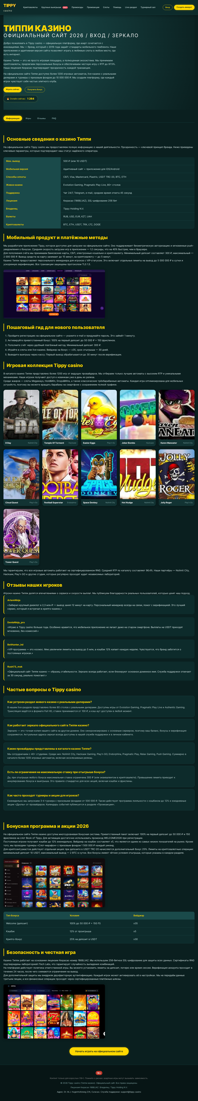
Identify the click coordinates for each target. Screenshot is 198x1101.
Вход (167, 7)
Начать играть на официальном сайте (99, 1051)
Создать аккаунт (184, 7)
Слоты (106, 7)
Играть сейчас (12, 89)
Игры (28, 118)
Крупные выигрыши (54, 7)
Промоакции (93, 7)
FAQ (54, 118)
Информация (12, 118)
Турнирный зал (148, 7)
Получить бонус (34, 89)
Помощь (117, 7)
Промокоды (77, 7)
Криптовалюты (30, 7)
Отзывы (41, 118)
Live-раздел (131, 7)
